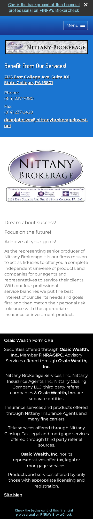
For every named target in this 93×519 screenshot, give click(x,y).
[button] (76, 25)
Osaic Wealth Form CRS (28, 340)
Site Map (13, 494)
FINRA (45, 355)
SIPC (58, 355)
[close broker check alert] (86, 5)
